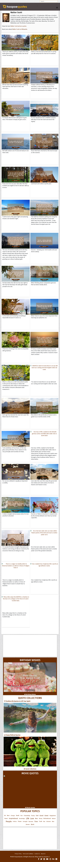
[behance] (53, 859)
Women (28, 824)
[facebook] (38, 859)
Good (41, 815)
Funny (33, 815)
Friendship (27, 815)
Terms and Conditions (28, 853)
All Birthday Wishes (30, 694)
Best (8, 815)
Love (32, 818)
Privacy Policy (18, 853)
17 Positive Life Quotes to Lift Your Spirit (17, 701)
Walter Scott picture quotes (18, 26)
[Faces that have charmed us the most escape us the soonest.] (44, 141)
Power (20, 821)
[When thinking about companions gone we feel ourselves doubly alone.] (44, 274)
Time (36, 821)
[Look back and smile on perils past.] (44, 175)
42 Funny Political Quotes (12, 735)
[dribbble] (50, 859)
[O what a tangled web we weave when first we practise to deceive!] (16, 505)
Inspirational (13, 818)
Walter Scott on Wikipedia (19, 29)
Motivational (47, 818)
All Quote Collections (30, 769)
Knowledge (22, 818)
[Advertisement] (30, 646)
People (9, 821)
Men (36, 818)
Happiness (53, 815)
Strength (25, 821)
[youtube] (47, 859)
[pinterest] (44, 859)
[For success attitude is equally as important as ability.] (16, 472)
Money (40, 818)
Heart (6, 818)
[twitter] (41, 859)
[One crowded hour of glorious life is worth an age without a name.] (44, 571)
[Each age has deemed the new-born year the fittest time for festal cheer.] (16, 406)
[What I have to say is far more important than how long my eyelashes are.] (44, 307)
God (37, 815)
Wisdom (48, 821)
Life (27, 818)
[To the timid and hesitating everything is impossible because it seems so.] (16, 307)
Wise (53, 821)
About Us (43, 853)
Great (46, 815)
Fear (21, 815)
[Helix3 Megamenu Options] (57, 7)
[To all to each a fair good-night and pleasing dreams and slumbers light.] (16, 208)
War (44, 821)
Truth (40, 821)
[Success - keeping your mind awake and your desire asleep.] (44, 241)
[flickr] (56, 859)
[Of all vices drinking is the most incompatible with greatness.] (16, 340)
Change (13, 815)
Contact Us (37, 853)
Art (5, 815)
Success (31, 821)
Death (17, 815)
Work (32, 824)
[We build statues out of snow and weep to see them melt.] (16, 141)
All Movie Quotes (30, 807)
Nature (54, 818)
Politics (15, 821)
